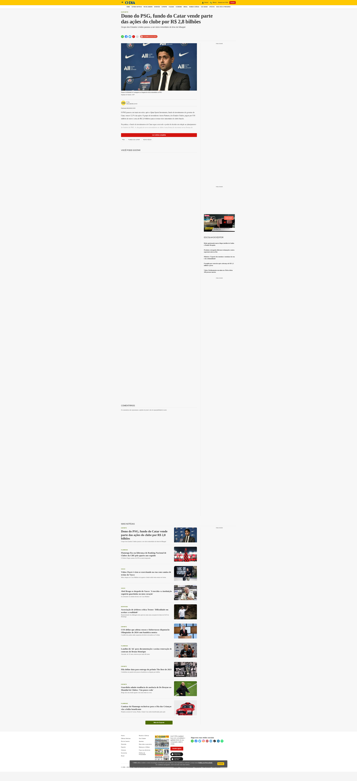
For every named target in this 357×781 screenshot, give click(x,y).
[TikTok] (214, 741)
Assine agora (176, 748)
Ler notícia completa (159, 135)
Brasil (186, 7)
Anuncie (176, 767)
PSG (123, 139)
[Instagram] (203, 741)
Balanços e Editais (144, 747)
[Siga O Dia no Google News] (149, 36)
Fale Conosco (207, 767)
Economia (179, 7)
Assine (232, 2)
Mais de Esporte (159, 722)
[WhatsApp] (192, 741)
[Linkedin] (218, 741)
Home (128, 7)
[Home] (130, 4)
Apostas (212, 7)
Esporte (164, 7)
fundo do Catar (134, 139)
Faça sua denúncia (144, 750)
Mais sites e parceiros (145, 744)
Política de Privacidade (142, 753)
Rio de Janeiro (148, 7)
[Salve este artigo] (133, 36)
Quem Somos (216, 767)
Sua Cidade (204, 7)
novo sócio (147, 139)
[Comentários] (137, 36)
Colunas (171, 7)
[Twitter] (199, 741)
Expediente (198, 767)
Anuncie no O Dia (223, 2)
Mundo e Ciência (194, 7)
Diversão (157, 7)
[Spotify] (222, 741)
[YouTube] (207, 741)
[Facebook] (196, 741)
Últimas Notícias (137, 7)
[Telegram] (210, 741)
